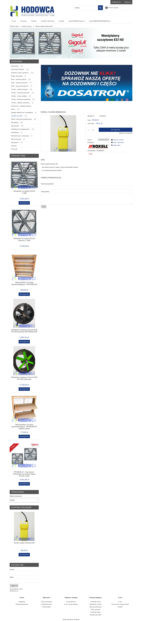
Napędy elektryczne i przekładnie (22, 112)
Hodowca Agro (14, 26)
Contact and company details (120, 604)
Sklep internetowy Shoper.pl (71, 619)
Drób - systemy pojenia (18, 79)
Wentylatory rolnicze (95, 604)
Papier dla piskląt (16, 76)
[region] (86, 83)
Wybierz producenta (16, 496)
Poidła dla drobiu (96, 612)
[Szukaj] (100, 7)
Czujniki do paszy (17, 116)
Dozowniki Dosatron (17, 69)
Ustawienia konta (46, 604)
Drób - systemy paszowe (19, 83)
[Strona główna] (32, 11)
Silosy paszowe (16, 139)
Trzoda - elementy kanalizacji (20, 99)
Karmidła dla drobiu (95, 615)
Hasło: (12, 577)
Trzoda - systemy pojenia (19, 89)
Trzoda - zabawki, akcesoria (20, 103)
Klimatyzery (15, 142)
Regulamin (22, 601)
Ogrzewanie (15, 126)
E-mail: (12, 569)
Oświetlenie (15, 132)
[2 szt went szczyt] (71, 43)
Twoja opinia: (45, 191)
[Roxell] (98, 146)
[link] (86, 83)
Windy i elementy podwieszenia (21, 119)
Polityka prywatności (22, 604)
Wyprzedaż (15, 66)
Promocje (14, 149)
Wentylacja (14, 122)
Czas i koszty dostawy (71, 604)
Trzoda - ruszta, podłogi (19, 96)
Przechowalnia (46, 607)
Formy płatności (71, 601)
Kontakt (120, 607)
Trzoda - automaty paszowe (20, 93)
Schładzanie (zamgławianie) (20, 129)
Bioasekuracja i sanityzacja (20, 136)
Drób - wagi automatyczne (19, 86)
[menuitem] (14, 21)
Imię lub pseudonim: (47, 184)
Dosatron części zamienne (19, 73)
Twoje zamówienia (46, 601)
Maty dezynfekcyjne (96, 607)
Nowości (14, 146)
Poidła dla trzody (96, 601)
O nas (120, 601)
